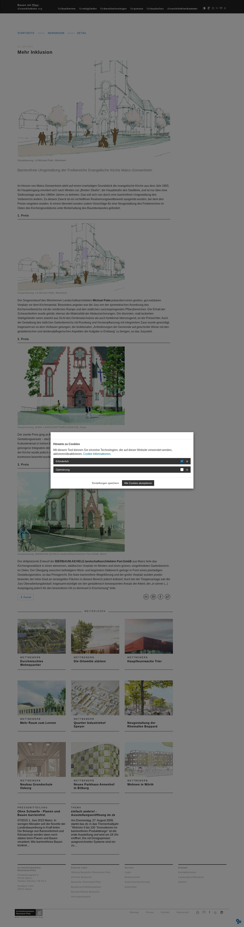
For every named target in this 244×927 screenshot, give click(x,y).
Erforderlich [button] (62, 461)
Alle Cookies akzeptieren (138, 483)
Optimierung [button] (63, 469)
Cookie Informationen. (97, 453)
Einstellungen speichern (105, 483)
